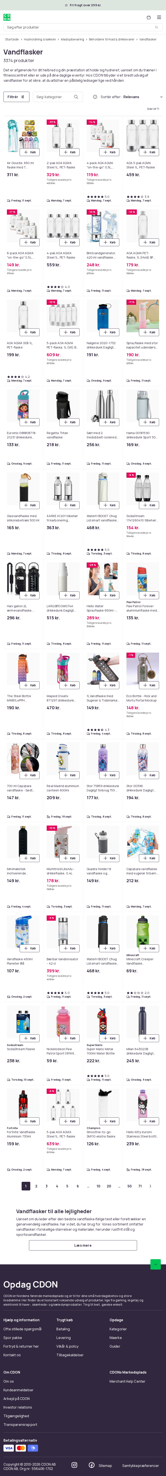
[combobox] (83, 27)
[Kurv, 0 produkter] (149, 17)
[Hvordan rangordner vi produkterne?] (95, 97)
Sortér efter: (111, 96)
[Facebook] (92, 1465)
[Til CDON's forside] (6, 17)
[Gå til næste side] (150, 1186)
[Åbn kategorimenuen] (159, 17)
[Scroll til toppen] (155, 1264)
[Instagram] (74, 1465)
